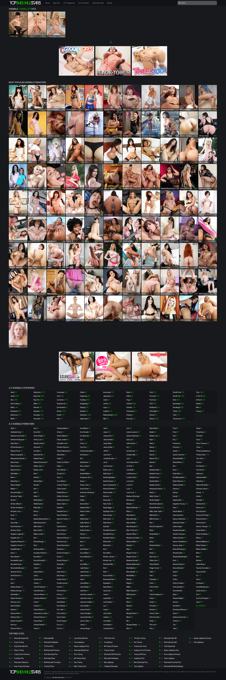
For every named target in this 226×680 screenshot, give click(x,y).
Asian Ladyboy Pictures (202, 638)
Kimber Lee (109, 560)
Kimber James (110, 557)
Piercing (131, 419)
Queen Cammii (179, 455)
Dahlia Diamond (63, 500)
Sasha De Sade (179, 523)
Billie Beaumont (40, 523)
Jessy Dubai (108, 447)
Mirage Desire (132, 613)
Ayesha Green (39, 443)
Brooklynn (38, 557)
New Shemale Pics (141, 662)
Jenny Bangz (86, 628)
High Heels (85, 419)
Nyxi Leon (154, 557)
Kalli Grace (108, 474)
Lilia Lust (130, 440)
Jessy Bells (108, 443)
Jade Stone (85, 572)
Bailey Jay (39, 466)
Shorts (153, 415)
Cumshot (62, 400)
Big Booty (39, 392)
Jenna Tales (85, 621)
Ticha (199, 447)
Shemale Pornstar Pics (172, 662)
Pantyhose (131, 411)
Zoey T (199, 602)
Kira (105, 568)
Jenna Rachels (86, 617)
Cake (36, 576)
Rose (176, 470)
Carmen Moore (41, 594)
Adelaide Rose (17, 432)
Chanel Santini (40, 625)
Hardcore (85, 415)
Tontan (199, 462)
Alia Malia (15, 474)
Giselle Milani (85, 474)
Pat (152, 591)
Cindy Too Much (63, 462)
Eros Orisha (62, 613)
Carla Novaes (40, 591)
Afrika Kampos (17, 447)
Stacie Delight (178, 598)
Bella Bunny (39, 504)
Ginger (83, 470)
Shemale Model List (81, 650)
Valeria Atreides (203, 485)
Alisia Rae (15, 481)
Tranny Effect (49, 666)
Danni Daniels (63, 515)
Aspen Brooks (17, 598)
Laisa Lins (108, 591)
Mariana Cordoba (134, 538)
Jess (105, 428)
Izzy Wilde (85, 564)
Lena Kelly (108, 621)
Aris (13, 583)
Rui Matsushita (179, 477)
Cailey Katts (39, 572)
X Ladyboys (108, 642)
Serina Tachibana (180, 542)
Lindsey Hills (132, 455)
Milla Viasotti (132, 591)
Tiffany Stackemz (203, 451)
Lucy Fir (129, 485)
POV (153, 404)
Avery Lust (39, 440)
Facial (60, 415)
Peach (153, 602)
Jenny (83, 625)
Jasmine (84, 591)
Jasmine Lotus (86, 598)
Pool (153, 392)
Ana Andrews (17, 526)
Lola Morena (132, 474)
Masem (130, 545)
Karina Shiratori (110, 489)
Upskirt (199, 404)
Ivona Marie (85, 553)
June (105, 462)
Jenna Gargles (86, 613)
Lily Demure (131, 451)
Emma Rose (62, 591)
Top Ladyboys (79, 642)
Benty (36, 511)
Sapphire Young (180, 504)
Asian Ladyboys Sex (171, 650)
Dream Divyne (63, 560)
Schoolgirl (154, 411)
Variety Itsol (201, 504)
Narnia (153, 462)
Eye (82, 440)
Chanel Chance (40, 617)
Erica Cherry (62, 598)
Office (129, 396)
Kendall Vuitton (109, 538)
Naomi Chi (154, 458)
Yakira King (201, 564)
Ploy (152, 628)
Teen (176, 415)
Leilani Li (107, 617)
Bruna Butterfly (40, 560)
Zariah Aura (201, 591)
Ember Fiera (62, 579)
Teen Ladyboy (169, 658)
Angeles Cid (17, 538)
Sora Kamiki (178, 591)
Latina (107, 404)
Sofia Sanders (179, 587)
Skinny (154, 419)
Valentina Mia (202, 477)
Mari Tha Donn (132, 530)
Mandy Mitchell (133, 508)
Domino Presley (64, 553)
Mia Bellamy (132, 568)
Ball (36, 474)
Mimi (129, 598)
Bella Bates (39, 500)
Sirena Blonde (178, 568)
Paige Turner (155, 568)
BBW (14, 419)
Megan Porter (132, 553)
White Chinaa (202, 545)
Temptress (201, 432)
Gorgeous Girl (86, 477)
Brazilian (38, 415)
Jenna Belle (85, 606)
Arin (13, 579)
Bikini (37, 404)
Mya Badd (154, 428)
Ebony (61, 411)
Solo (176, 400)
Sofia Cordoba (179, 583)
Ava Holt (38, 432)
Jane (82, 579)
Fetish (83, 392)
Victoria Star (201, 523)
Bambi (37, 477)
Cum (60, 396)
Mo (128, 621)
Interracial (108, 392)
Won (198, 557)
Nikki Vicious (155, 519)
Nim (152, 523)
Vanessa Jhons (202, 489)
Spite (176, 594)
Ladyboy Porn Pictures (142, 650)
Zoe (198, 594)
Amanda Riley (17, 492)
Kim (105, 549)
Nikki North (155, 515)
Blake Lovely (39, 534)
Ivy (81, 560)
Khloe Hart (108, 542)
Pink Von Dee (155, 617)
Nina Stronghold (157, 526)
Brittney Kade (40, 549)
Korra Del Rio (109, 576)
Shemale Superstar (21, 638)
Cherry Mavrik (63, 436)
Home (47, 3)
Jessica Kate (108, 440)
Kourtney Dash (109, 579)
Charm (37, 628)
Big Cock (39, 396)
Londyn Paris (131, 477)
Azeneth (38, 447)
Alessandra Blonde (19, 458)
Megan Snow (132, 557)
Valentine (200, 481)
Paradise (154, 579)
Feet (59, 419)
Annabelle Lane (17, 560)
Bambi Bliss (39, 481)
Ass (14, 400)
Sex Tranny (78, 662)
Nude (129, 392)
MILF (106, 419)
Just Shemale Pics (81, 638)
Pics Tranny (78, 654)
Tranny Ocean (109, 650)
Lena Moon (108, 625)
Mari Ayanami (132, 526)
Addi (13, 428)
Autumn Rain (17, 628)
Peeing (130, 415)
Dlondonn (61, 549)
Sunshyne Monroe (181, 609)
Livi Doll (130, 466)
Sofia (175, 579)
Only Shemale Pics (21, 646)
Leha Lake (107, 613)
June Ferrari (108, 466)
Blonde (38, 407)
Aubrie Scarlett (17, 621)
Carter (37, 602)
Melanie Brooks (133, 560)
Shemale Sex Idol (170, 642)
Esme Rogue (62, 621)
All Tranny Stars (80, 658)
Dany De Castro (64, 519)
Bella (37, 496)
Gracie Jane (85, 485)
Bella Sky (38, 508)
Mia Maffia (131, 576)
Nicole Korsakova (156, 504)
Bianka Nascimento (42, 519)
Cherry (60, 432)
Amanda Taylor (17, 496)
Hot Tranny (138, 642)
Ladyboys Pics (139, 658)
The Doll (199, 436)
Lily (128, 447)
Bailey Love (38, 470)
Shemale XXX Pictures (112, 654)
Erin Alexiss (62, 606)
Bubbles (38, 564)
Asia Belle (15, 594)
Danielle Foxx (63, 511)
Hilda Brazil (85, 519)
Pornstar (154, 396)
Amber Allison (16, 504)
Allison (14, 489)
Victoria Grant (202, 519)
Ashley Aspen (17, 587)
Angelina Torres (18, 545)
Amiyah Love (16, 511)
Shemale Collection (21, 662)
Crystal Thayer (63, 485)
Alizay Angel (16, 485)
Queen (176, 451)
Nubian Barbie (156, 545)
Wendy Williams (203, 542)
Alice (13, 477)
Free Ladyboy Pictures (172, 654)
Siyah (175, 572)
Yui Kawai (200, 583)
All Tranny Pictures (111, 646)
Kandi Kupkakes (109, 477)
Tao (175, 625)
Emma (60, 587)
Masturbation (110, 415)
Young (200, 411)
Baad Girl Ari (39, 455)
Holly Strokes (86, 530)
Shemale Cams (98, 3)
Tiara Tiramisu (202, 443)
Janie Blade (85, 587)
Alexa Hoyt (15, 462)
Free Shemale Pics (51, 654)
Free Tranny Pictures (21, 666)
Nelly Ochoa (155, 496)
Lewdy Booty (109, 628)
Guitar (83, 496)
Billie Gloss (39, 526)
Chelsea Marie (63, 428)
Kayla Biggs (108, 508)
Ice (82, 545)
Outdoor (131, 404)
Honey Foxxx (86, 538)
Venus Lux (201, 508)
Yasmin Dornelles (203, 568)
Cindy (60, 458)
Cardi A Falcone (40, 587)
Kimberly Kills (109, 564)
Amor (14, 515)
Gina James (85, 466)
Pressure (177, 443)
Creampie (62, 392)
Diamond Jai (62, 542)
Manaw (130, 504)
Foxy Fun (84, 447)
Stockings (178, 407)
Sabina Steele (179, 485)
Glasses (84, 411)
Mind (129, 602)
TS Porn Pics (48, 646)
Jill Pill (106, 451)
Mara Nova (131, 515)
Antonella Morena (18, 568)
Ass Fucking (16, 404)
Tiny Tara (200, 458)
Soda (175, 576)
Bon (36, 538)
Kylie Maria (108, 587)
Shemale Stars (49, 658)
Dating (109, 3)
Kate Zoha (108, 504)
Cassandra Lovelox (41, 613)
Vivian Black (201, 530)
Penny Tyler (155, 613)
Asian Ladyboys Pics (81, 646)
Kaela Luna (108, 470)
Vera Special (201, 511)
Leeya (106, 609)
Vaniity (200, 492)
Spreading (178, 404)
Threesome (179, 419)
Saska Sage (178, 526)
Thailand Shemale (111, 666)
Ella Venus (62, 576)
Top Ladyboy (138, 666)
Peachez (154, 606)
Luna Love (131, 492)
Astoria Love (16, 602)
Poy (175, 440)
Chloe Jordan (63, 440)
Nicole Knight (155, 500)
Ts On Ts (201, 396)
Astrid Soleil (16, 606)
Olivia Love (155, 560)
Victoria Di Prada (203, 515)
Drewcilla (61, 564)
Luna (129, 489)
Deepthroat (62, 404)
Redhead (154, 407)
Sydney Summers (180, 617)
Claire (60, 466)
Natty (153, 492)
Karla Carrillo (109, 492)
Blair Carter (39, 530)
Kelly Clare (108, 519)
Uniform (200, 400)
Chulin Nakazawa (64, 451)
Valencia (200, 474)
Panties (130, 407)
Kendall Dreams (110, 530)
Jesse (107, 432)
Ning (152, 530)
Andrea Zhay (16, 530)
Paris (153, 583)
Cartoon (38, 606)
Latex (106, 400)
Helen (83, 515)
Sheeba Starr (179, 553)
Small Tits (178, 396)
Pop (175, 436)
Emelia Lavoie (62, 583)
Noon (153, 542)
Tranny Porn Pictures (22, 654)
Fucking (85, 400)
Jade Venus (85, 576)
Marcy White (131, 523)
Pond (176, 428)
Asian (15, 396)
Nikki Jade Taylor (157, 511)
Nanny (153, 451)
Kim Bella (107, 553)
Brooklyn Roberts (41, 553)
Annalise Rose (16, 564)
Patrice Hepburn (157, 594)
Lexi (129, 428)
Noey (152, 538)
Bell (36, 492)
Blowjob (39, 411)
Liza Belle (130, 470)
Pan (152, 576)
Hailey (83, 500)
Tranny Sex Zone (140, 646)
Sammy (177, 489)
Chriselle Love (62, 443)
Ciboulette (62, 455)
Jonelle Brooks (110, 458)
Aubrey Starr (16, 617)
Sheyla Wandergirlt (180, 557)
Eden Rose (62, 572)
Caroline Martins (40, 598)
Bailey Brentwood (41, 462)
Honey (83, 534)
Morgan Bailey (133, 625)
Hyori (83, 542)
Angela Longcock (18, 534)
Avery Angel (39, 436)
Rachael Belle (179, 458)
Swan (176, 613)
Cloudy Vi (61, 474)
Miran (129, 617)
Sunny (176, 602)
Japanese (108, 396)
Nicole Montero (157, 508)
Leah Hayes (108, 602)
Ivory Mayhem (86, 557)
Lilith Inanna (131, 443)
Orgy (129, 400)
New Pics (56, 3)
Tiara (199, 440)
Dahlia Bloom (63, 492)
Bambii (37, 485)
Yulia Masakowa (202, 587)
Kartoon (107, 496)
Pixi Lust (153, 625)
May (129, 549)
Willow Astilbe (202, 549)
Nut (152, 549)
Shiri (175, 560)
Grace (83, 481)
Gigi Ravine (85, 462)
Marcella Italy (132, 519)
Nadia (153, 432)
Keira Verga (109, 515)
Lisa (129, 458)
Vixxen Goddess (203, 534)
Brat (36, 545)
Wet (198, 407)
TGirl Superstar (169, 646)
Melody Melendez (133, 564)
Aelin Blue (15, 443)
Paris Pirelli (154, 587)
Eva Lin (60, 628)
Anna (14, 553)
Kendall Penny (109, 534)
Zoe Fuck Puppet (203, 598)
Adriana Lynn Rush (19, 436)
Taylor (199, 428)
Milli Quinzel (131, 594)
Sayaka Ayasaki (179, 530)
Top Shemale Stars (58, 677)
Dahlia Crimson (63, 496)
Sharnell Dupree (179, 549)
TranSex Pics (19, 658)
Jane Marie (85, 583)
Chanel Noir (39, 621)
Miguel (130, 583)
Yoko (199, 579)
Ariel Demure (17, 576)
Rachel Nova (178, 462)
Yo (198, 576)
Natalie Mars (155, 481)
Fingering (85, 396)
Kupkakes (108, 583)
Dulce (60, 568)
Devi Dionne (62, 534)
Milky (128, 587)
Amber (14, 500)
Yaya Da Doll (201, 572)
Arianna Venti (16, 572)
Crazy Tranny (19, 642)
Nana (152, 443)
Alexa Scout (16, 466)
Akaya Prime (16, 451)
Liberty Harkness (133, 436)
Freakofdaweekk (87, 451)
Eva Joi (60, 625)
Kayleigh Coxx (109, 511)
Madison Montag (133, 496)
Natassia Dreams (157, 489)
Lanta (106, 594)
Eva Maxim (85, 428)
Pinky (153, 621)
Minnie (129, 606)
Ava (36, 428)
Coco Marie (62, 481)
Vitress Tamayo (203, 526)
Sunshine (177, 606)
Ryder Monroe (179, 481)
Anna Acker (16, 557)
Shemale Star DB (170, 638)
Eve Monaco (85, 436)
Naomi (153, 455)
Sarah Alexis (178, 511)
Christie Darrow (63, 447)
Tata (175, 628)
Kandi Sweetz (109, 481)
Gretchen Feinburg (87, 492)
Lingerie (107, 411)
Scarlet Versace (179, 534)
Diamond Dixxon (64, 538)
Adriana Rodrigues (19, 440)
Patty (153, 598)
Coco (60, 477)
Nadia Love (155, 436)
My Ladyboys (109, 662)
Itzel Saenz (85, 549)
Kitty (106, 572)
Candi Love (38, 579)
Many (129, 511)
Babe (14, 407)
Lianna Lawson (133, 432)
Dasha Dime (62, 526)
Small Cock (178, 392)
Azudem (37, 451)
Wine (199, 553)
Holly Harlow (85, 523)
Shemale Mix (49, 638)
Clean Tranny (19, 650)
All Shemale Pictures (51, 650)
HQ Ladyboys (199, 642)
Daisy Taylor (62, 504)
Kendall (107, 526)
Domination (62, 407)
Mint (129, 609)
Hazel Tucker (85, 511)
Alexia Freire (16, 470)
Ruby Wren (178, 474)
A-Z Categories (69, 3)
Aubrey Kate (16, 613)
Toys (200, 392)
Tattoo (177, 411)
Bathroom (16, 415)
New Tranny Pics (80, 666)
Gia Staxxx (85, 455)
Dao (59, 523)
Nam (152, 440)
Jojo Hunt (107, 455)
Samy (175, 492)
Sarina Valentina (180, 519)
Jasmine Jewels (87, 594)
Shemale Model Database (173, 666)
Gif (81, 458)
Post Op (154, 400)
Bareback (16, 411)
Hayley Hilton (86, 508)
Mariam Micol (132, 534)
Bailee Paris (39, 458)
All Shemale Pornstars (52, 662)
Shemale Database (51, 642)
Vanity (199, 496)
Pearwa (154, 609)
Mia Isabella (132, 572)
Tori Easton (201, 466)
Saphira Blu (178, 500)
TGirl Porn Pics (109, 638)
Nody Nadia (155, 534)
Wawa (199, 538)
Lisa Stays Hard (133, 462)
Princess (177, 447)
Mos (129, 628)
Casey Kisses (40, 609)
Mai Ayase (130, 500)
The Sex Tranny (140, 638)
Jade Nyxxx (85, 568)
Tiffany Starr (202, 455)
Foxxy (83, 443)
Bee (36, 489)
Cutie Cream (62, 489)
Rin (174, 466)
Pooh (176, 432)
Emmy (60, 594)
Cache (37, 568)
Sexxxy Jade (178, 545)
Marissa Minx (132, 542)
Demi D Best (62, 530)
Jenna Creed (86, 609)
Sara (176, 508)
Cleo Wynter (62, 470)
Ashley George (18, 591)
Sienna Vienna (179, 564)
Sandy (176, 496)
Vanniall (200, 500)
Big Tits (38, 400)
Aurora (14, 625)
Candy (37, 583)
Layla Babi (108, 598)
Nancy (153, 447)
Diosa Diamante (63, 545)
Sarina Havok (178, 515)
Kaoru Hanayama (110, 485)
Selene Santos (179, 538)
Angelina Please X (18, 542)
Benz (37, 515)
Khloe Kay (108, 545)
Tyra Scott (201, 470)
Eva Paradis (85, 432)
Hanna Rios (85, 504)
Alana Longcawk (18, 455)
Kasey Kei (108, 500)
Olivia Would (155, 564)
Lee (105, 606)
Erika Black (62, 602)
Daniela (60, 508)
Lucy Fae (130, 481)
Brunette (38, 419)
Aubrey (14, 609)
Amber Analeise (18, 508)
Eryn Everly (61, 617)
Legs (106, 407)
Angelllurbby (16, 549)
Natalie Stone (155, 485)
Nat (152, 466)
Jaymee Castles (87, 602)
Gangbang (85, 404)
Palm (153, 572)
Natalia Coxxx (156, 474)
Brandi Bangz (40, 542)
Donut (60, 557)
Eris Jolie (61, 609)
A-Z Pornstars (83, 3)
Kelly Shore (108, 523)
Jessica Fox (108, 436)
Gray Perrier (85, 489)
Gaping (84, 407)
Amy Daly (15, 523)
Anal (14, 392)
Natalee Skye (156, 470)
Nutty (153, 553)
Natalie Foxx (155, 477)
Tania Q (177, 621)
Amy (13, 519)
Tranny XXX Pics (140, 654)
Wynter (199, 560)
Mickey (130, 579)
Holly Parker (85, 526)
